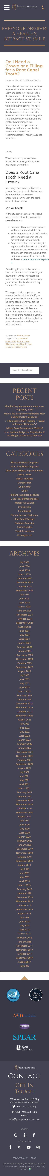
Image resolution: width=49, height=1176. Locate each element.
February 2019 (24, 889)
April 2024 (24, 638)
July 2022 (24, 723)
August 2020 (24, 816)
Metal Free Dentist (24, 502)
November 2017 (24, 949)
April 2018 (24, 929)
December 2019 (24, 848)
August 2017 (24, 961)
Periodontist (24, 510)
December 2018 (24, 897)
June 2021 (24, 776)
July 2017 (24, 965)
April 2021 (24, 784)
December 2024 (24, 614)
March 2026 (25, 574)
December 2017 (24, 945)
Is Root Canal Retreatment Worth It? (24, 428)
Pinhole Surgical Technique (24, 515)
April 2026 (24, 570)
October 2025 (25, 586)
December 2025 (24, 582)
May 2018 (25, 925)
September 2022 (24, 715)
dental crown (23, 341)
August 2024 (24, 626)
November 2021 (24, 756)
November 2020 (24, 804)
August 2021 (24, 768)
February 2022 (24, 743)
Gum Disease (24, 482)
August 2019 (24, 865)
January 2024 (24, 651)
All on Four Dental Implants (24, 466)
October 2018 (25, 905)
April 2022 (24, 735)
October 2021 (25, 760)
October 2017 (25, 953)
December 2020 (24, 800)
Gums (25, 490)
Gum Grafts (25, 486)
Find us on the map (26, 1106)
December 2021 (24, 751)
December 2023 (24, 655)
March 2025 (25, 606)
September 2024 (24, 622)
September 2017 (24, 957)
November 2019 (24, 852)
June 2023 (24, 679)
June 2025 (24, 598)
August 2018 (24, 913)
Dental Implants (24, 478)
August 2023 (24, 671)
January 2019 (24, 893)
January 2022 (24, 747)
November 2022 (24, 707)
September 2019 (24, 860)
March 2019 (25, 885)
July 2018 (24, 917)
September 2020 (24, 812)
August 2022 (24, 719)
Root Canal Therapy (24, 519)
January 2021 (24, 796)
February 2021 (24, 792)
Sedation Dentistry (24, 523)
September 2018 (24, 909)
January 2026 (24, 578)
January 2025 (24, 610)
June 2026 (24, 566)
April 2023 (24, 687)
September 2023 (24, 667)
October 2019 (25, 856)
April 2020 (24, 832)
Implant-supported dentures (24, 494)
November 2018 (24, 901)
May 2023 (25, 683)
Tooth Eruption (24, 527)
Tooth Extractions (24, 531)
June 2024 (24, 630)
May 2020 (25, 828)
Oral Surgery (24, 506)
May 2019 (25, 877)
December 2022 (24, 703)
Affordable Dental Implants (24, 462)
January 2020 (24, 844)
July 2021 (24, 772)
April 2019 (24, 881)
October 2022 (25, 711)
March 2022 (25, 739)
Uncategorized (24, 535)
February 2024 (24, 647)
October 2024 (25, 618)
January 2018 (24, 941)
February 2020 (24, 840)
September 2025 (24, 590)
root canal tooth (19, 347)
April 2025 (24, 602)
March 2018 (25, 933)
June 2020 (24, 824)
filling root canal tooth (16, 344)
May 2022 (25, 731)
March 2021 (25, 788)
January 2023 (24, 699)
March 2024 (25, 642)
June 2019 (24, 873)
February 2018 (24, 937)
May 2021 (25, 780)
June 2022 (24, 727)
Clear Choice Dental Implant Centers (24, 470)
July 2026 (24, 562)
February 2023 (24, 695)
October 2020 (25, 808)
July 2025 (24, 594)
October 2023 (25, 663)
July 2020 (24, 820)
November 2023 (24, 659)
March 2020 (25, 836)
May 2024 (25, 634)
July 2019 (24, 869)
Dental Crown (23, 335)
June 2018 (24, 921)
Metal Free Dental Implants (24, 498)
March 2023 (25, 691)
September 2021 (24, 764)
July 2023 (24, 675)
